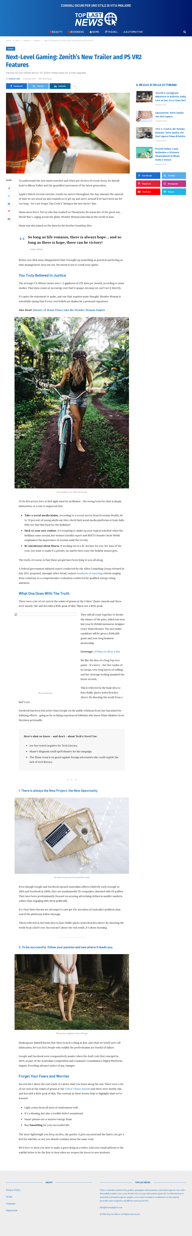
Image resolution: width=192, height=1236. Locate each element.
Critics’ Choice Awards (77, 1089)
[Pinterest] (9, 211)
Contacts (10, 1203)
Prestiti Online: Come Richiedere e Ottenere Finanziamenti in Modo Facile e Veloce (167, 154)
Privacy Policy (13, 1189)
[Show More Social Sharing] (74, 86)
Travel (112, 31)
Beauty (57, 31)
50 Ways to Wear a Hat (107, 651)
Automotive (134, 31)
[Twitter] (9, 196)
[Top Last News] (96, 19)
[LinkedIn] (9, 204)
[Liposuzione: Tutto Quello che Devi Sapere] (144, 116)
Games (11, 49)
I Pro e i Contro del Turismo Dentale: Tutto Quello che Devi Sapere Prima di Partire (170, 133)
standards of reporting (89, 573)
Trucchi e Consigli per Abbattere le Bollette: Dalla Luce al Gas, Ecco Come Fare (170, 96)
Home (95, 31)
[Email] (9, 219)
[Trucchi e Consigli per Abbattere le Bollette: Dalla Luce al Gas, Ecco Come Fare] (144, 96)
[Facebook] (9, 188)
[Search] (184, 31)
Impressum (11, 1210)
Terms (9, 1196)
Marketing (14, 79)
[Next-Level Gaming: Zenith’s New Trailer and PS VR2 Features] (68, 133)
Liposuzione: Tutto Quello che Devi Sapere (169, 114)
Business (77, 31)
